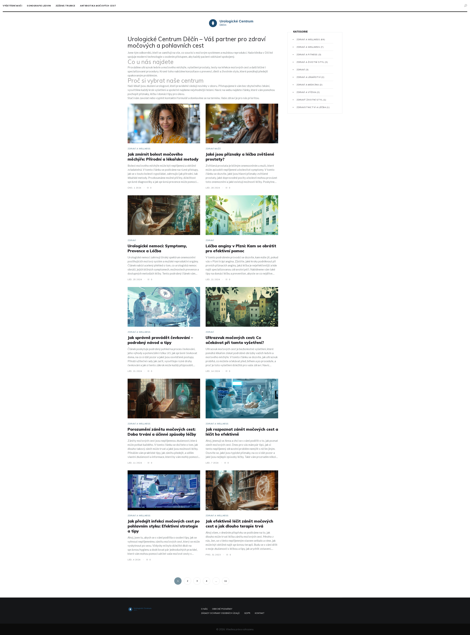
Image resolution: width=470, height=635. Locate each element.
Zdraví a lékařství (310, 77)
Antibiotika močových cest (98, 5)
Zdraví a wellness (139, 148)
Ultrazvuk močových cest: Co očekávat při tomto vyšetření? (235, 340)
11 (225, 581)
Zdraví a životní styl (312, 62)
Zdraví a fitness (309, 54)
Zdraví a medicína (310, 84)
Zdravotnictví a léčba (313, 107)
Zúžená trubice (65, 5)
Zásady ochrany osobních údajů (220, 613)
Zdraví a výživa (308, 92)
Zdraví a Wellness (310, 47)
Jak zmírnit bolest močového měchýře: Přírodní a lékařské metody (163, 157)
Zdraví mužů (213, 148)
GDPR (247, 613)
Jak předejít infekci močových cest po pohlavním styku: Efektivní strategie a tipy (164, 526)
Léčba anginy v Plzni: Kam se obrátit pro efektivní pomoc (241, 248)
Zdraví (132, 240)
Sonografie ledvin (39, 5)
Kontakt (259, 613)
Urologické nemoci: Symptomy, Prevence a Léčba (157, 248)
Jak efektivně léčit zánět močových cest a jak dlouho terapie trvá (239, 523)
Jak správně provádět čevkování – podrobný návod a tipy (160, 340)
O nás (204, 609)
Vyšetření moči (12, 5)
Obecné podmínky (222, 609)
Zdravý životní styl (311, 99)
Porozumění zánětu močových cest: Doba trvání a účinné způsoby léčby (162, 432)
